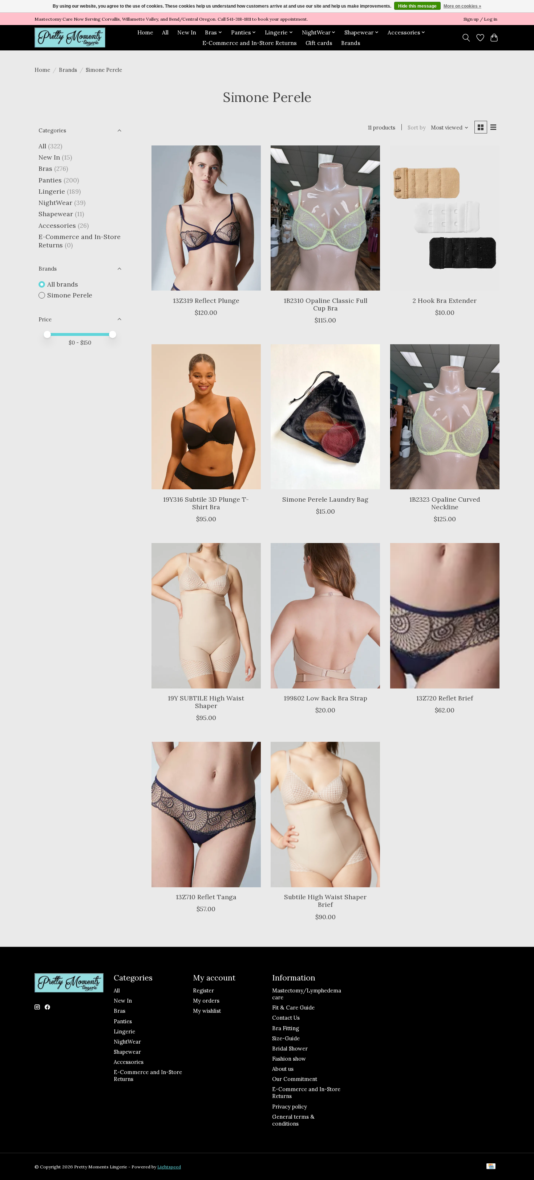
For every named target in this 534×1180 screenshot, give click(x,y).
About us (283, 1068)
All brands (62, 284)
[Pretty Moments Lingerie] (70, 38)
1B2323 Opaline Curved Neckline (444, 503)
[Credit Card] (490, 1166)
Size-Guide (286, 1038)
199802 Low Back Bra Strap (325, 698)
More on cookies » (462, 6)
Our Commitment (294, 1079)
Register (203, 990)
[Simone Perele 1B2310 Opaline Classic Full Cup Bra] (325, 218)
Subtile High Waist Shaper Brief (325, 901)
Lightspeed (169, 1166)
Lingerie (52, 191)
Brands (350, 43)
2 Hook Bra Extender (445, 300)
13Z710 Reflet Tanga (206, 897)
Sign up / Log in (480, 19)
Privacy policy (289, 1106)
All (165, 32)
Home (145, 32)
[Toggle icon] (466, 37)
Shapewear (56, 214)
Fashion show (289, 1058)
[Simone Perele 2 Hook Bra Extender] (444, 218)
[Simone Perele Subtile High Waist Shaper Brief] (325, 814)
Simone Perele (69, 295)
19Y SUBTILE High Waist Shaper (206, 702)
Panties (50, 180)
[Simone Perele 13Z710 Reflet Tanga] (206, 814)
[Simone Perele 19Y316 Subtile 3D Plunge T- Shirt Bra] (206, 416)
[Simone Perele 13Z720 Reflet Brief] (444, 615)
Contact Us (286, 1017)
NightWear (55, 202)
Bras (45, 168)
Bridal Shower (290, 1048)
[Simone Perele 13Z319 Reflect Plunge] (206, 218)
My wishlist (207, 1010)
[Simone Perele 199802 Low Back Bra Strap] (325, 615)
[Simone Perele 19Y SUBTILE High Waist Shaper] (206, 615)
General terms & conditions (293, 1120)
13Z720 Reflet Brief (444, 698)
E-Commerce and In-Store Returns (249, 43)
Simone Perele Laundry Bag (325, 499)
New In (186, 32)
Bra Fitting (285, 1028)
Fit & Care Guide (293, 1007)
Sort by (417, 127)
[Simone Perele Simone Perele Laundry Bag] (325, 416)
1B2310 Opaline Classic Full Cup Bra (325, 304)
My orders (206, 1000)
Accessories (57, 225)
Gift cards (319, 43)
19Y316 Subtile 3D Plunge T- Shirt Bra (206, 503)
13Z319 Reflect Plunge (206, 300)
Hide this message (417, 6)
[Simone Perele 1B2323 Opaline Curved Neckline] (444, 416)
